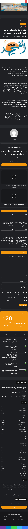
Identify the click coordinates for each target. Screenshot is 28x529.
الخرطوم (14, 484)
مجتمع (24, 466)
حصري (24, 440)
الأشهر (14, 334)
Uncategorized (22, 410)
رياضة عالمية (23, 450)
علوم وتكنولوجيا (22, 457)
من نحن (18, 519)
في (25, 489)
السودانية (3, 484)
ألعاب (23, 415)
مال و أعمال (23, 464)
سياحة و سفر (22, 417)
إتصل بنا (13, 519)
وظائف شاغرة (23, 475)
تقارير (24, 436)
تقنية (25, 438)
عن (4, 486)
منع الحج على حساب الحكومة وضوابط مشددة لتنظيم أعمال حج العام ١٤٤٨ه (10, 365)
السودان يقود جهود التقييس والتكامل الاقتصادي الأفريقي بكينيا (21, 223)
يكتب (8, 489)
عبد (11, 486)
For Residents (22, 406)
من (15, 489)
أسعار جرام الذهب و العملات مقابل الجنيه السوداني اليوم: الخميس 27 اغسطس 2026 (9, 372)
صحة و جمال (22, 420)
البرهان (24, 484)
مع (18, 489)
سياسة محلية (22, 429)
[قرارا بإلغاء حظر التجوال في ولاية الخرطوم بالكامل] (7, 217)
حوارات (24, 445)
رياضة (24, 447)
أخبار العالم (23, 413)
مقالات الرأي (23, 468)
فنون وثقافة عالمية (22, 459)
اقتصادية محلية (21, 424)
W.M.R (23, 36)
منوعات (24, 471)
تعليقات (5, 334)
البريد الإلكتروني (23, 281)
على (7, 486)
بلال (22, 486)
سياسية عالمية (23, 452)
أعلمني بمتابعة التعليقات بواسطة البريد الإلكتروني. (15, 297)
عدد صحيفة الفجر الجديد (21, 454)
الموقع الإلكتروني (23, 287)
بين (18, 486)
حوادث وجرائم (23, 443)
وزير (11, 489)
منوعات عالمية (23, 473)
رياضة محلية (22, 427)
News (24, 408)
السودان (9, 484)
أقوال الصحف (23, 431)
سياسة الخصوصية (7, 519)
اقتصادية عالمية (22, 433)
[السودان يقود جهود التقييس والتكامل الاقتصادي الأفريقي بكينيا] (21, 217)
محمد (22, 489)
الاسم (25, 275)
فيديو (25, 461)
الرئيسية (24, 20)
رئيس (15, 486)
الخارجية (19, 484)
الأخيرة (23, 334)
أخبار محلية (19, 20)
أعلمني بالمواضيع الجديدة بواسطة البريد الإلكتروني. (15, 300)
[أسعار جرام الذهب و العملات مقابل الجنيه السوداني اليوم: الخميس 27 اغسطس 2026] (22, 372)
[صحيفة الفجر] (14, 7)
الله (25, 486)
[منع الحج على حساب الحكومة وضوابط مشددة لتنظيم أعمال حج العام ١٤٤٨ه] (22, 365)
